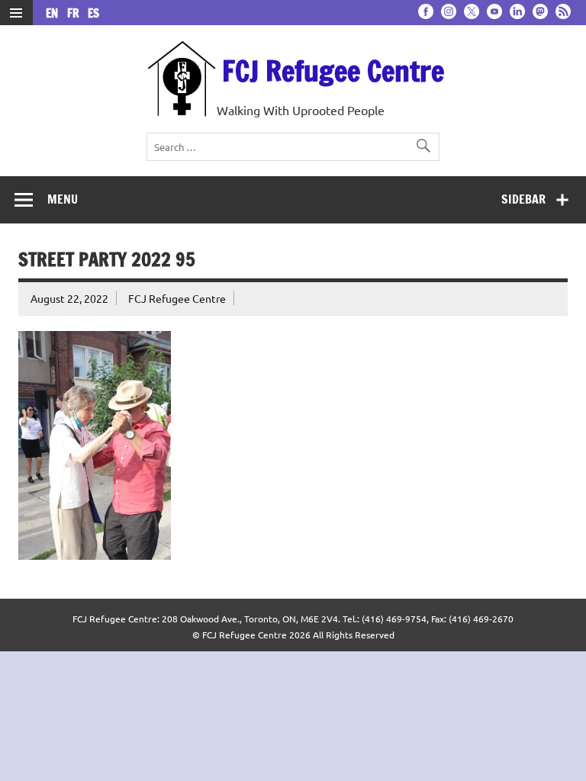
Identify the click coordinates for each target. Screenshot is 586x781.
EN (55, 13)
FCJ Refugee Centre (333, 71)
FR (76, 13)
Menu (62, 199)
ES (93, 13)
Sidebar (523, 199)
